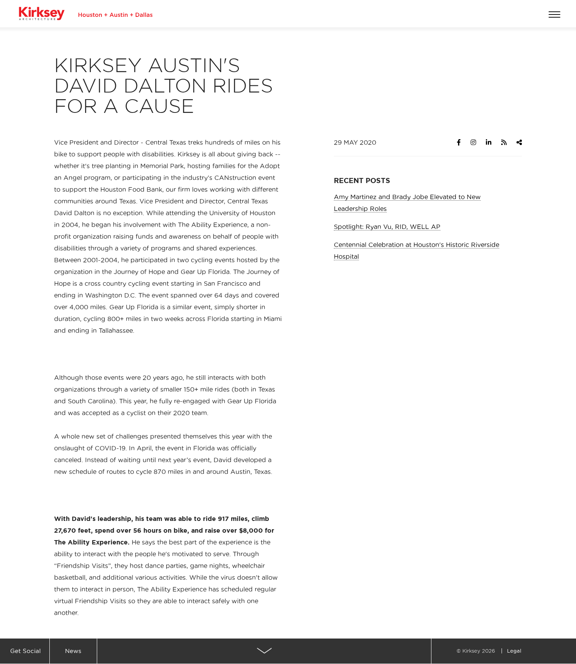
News (73, 651)
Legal (514, 650)
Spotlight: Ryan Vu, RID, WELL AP (387, 226)
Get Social (25, 651)
